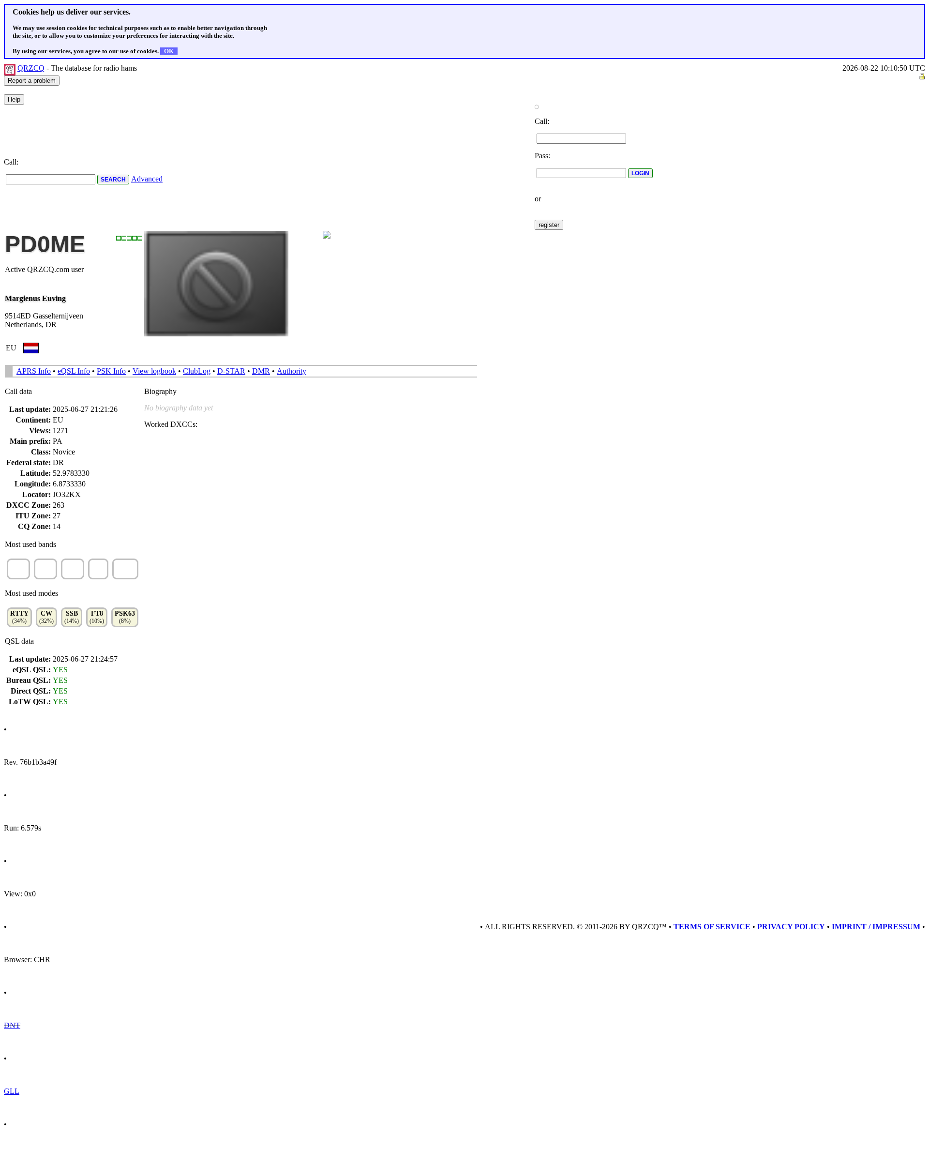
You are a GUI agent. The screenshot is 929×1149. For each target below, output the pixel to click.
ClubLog (196, 371)
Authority (291, 371)
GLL (11, 1091)
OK (169, 51)
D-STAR (231, 371)
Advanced (147, 179)
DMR (261, 371)
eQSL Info (74, 371)
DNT (12, 1025)
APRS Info (33, 371)
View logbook (154, 371)
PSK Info (111, 371)
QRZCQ (31, 68)
